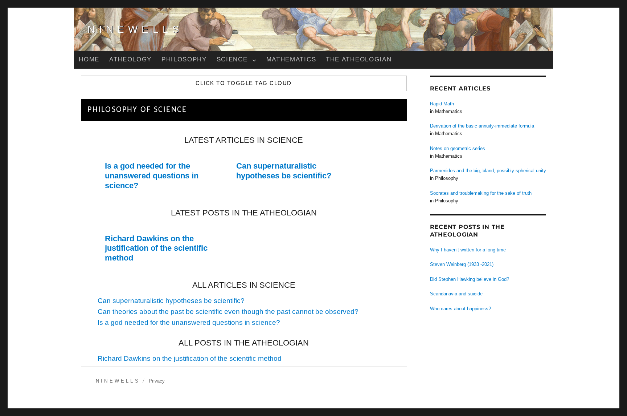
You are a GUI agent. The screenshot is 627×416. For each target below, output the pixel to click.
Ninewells (135, 29)
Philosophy (184, 59)
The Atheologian (359, 59)
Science (232, 59)
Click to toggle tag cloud (243, 83)
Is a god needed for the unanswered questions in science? (151, 175)
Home (89, 59)
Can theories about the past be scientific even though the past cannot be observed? (228, 311)
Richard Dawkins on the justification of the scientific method (156, 248)
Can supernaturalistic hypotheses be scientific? (283, 170)
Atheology (130, 59)
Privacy (157, 381)
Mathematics (291, 59)
